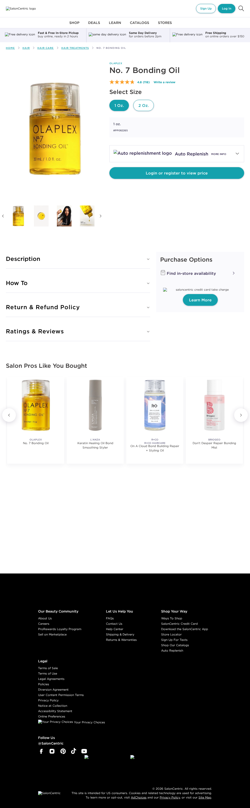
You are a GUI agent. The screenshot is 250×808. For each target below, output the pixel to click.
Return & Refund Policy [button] (43, 307)
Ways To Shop (171, 618)
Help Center (114, 629)
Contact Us (114, 623)
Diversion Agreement (53, 689)
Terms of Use (47, 673)
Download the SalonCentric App (184, 629)
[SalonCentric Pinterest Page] (63, 751)
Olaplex (115, 63)
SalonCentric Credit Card (179, 623)
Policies (43, 684)
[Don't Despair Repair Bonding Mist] (214, 405)
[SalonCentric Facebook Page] (41, 751)
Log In (226, 8)
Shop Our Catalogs (175, 645)
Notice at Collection (52, 705)
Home (10, 48)
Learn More (200, 299)
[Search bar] (241, 8)
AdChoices (138, 797)
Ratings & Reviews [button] (35, 331)
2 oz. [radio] (143, 105)
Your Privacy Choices (89, 722)
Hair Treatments (75, 48)
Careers (43, 623)
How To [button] (17, 282)
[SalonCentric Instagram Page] (52, 751)
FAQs (110, 618)
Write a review (164, 82)
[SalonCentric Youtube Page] (84, 751)
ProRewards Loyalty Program (59, 629)
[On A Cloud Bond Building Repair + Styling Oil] (154, 405)
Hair (26, 48)
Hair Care (45, 48)
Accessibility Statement (55, 711)
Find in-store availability (191, 273)
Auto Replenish (172, 650)
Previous (9, 415)
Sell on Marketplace (52, 634)
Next (100, 216)
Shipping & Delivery (120, 634)
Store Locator (171, 634)
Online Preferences (51, 716)
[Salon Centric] (21, 8)
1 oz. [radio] (119, 105)
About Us (45, 618)
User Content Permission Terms (61, 695)
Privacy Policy (48, 700)
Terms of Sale (48, 668)
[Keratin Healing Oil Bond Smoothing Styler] (95, 405)
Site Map (204, 797)
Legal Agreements (51, 679)
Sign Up (206, 8)
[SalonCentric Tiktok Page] (73, 751)
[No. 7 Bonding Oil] (18, 215)
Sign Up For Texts (174, 640)
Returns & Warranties (121, 640)
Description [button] (23, 258)
